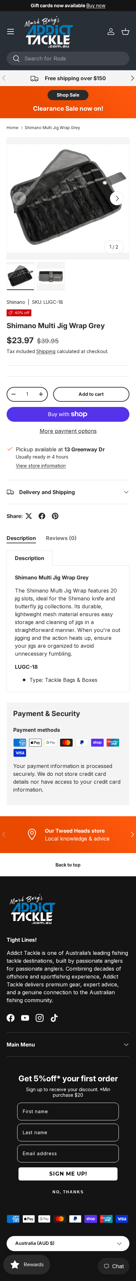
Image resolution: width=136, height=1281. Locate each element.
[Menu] (10, 31)
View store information (41, 465)
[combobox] (68, 58)
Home (12, 127)
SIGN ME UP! (68, 1174)
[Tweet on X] (28, 516)
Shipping (45, 351)
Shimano (16, 302)
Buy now (96, 5)
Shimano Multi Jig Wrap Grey (52, 127)
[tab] (21, 538)
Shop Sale (68, 95)
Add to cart (91, 394)
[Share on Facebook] (42, 516)
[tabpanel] (68, 621)
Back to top (68, 864)
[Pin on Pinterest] (55, 516)
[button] (125, 31)
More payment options (68, 431)
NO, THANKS (68, 1192)
